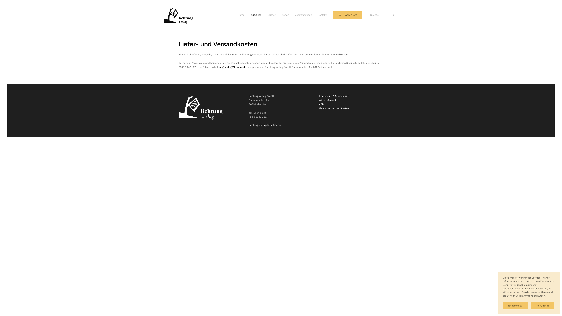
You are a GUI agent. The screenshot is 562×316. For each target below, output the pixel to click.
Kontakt (322, 15)
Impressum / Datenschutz (334, 96)
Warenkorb (350, 15)
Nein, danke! (543, 305)
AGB (321, 104)
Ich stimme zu (515, 305)
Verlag (285, 15)
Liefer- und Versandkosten (334, 108)
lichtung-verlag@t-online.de (230, 67)
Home (241, 15)
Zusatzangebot (303, 15)
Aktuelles (256, 15)
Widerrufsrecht (327, 100)
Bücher (271, 15)
